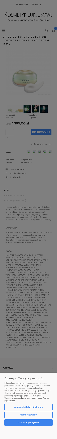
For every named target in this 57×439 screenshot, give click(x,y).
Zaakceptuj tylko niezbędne (28, 407)
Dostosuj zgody (28, 415)
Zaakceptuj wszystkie (28, 422)
